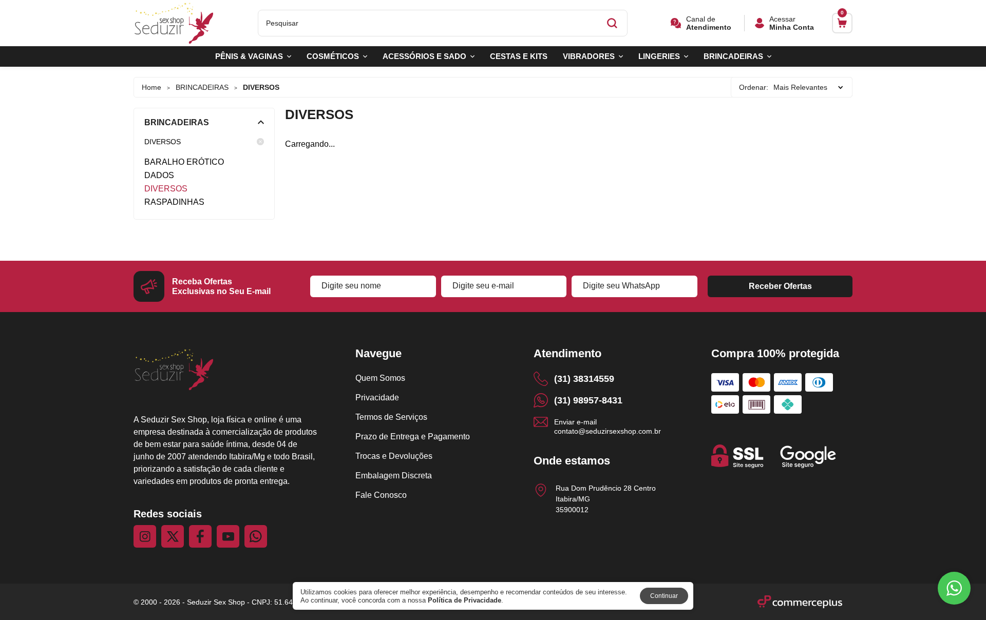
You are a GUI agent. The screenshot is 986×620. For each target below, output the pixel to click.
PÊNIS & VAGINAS (249, 56)
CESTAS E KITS (518, 56)
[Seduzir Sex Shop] (174, 23)
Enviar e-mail (607, 426)
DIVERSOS (162, 141)
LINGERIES (659, 56)
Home (151, 87)
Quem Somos (380, 378)
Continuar (664, 595)
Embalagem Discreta (393, 475)
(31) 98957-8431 (588, 400)
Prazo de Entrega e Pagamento (412, 436)
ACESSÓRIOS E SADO (424, 56)
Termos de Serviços (391, 417)
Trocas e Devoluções (393, 456)
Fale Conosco (381, 495)
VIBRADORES (589, 56)
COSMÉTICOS (333, 56)
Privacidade (377, 397)
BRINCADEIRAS (733, 56)
